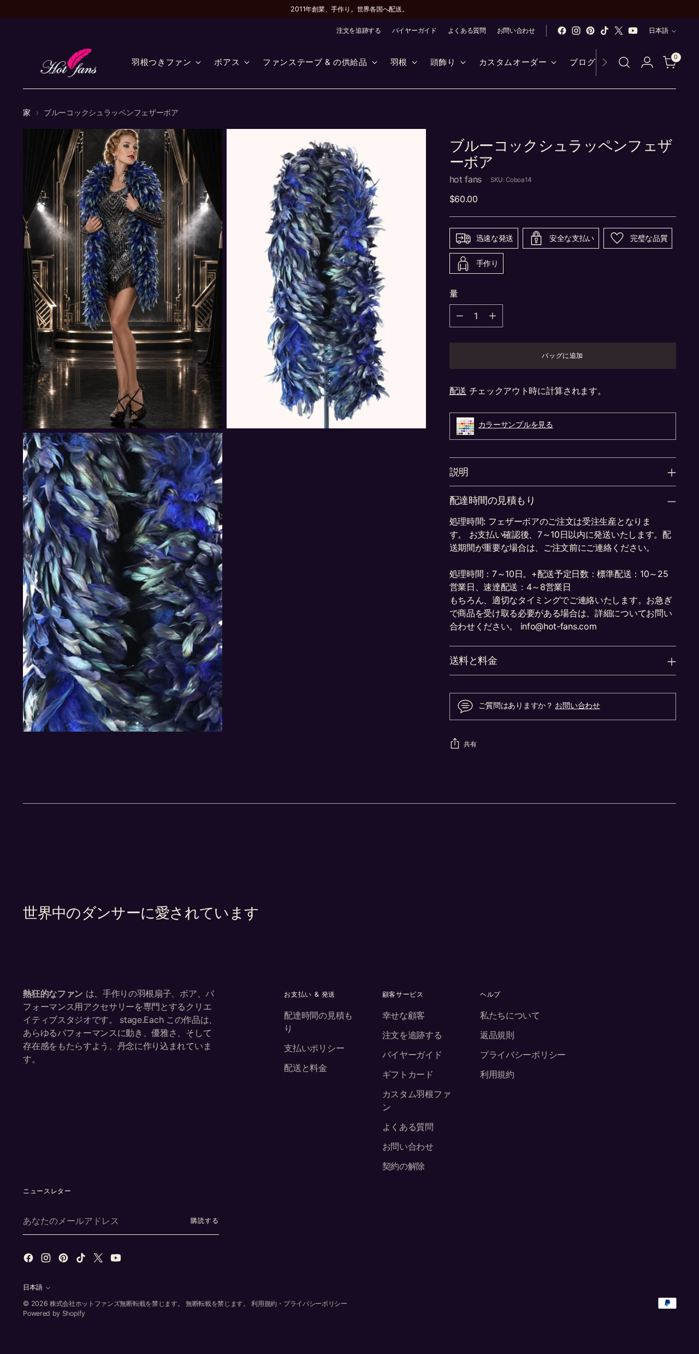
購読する (205, 1220)
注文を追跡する (412, 1034)
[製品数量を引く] (460, 316)
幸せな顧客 (403, 1015)
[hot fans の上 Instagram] (576, 31)
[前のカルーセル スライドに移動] (641, 846)
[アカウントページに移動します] (647, 62)
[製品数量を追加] (492, 316)
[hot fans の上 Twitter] (619, 31)
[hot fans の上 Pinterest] (590, 31)
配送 (457, 390)
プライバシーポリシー (523, 1054)
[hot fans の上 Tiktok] (604, 31)
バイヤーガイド (412, 1054)
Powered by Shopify (54, 1313)
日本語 (658, 30)
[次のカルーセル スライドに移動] (666, 845)
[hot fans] (69, 62)
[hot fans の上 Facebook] (562, 31)
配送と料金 (305, 1067)
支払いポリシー (314, 1048)
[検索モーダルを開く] (624, 62)
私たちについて (510, 1015)
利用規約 (497, 1074)
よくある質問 (408, 1126)
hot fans (465, 179)
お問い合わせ (577, 705)
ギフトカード (408, 1074)
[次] (604, 62)
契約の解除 (403, 1166)
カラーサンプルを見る (515, 424)
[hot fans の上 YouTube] (633, 31)
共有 (470, 744)
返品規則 (497, 1034)
